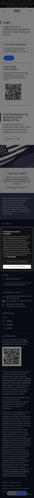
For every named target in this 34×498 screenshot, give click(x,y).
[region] (17, 249)
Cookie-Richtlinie (11, 256)
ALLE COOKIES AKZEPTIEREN (17, 266)
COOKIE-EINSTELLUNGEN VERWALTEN (17, 261)
